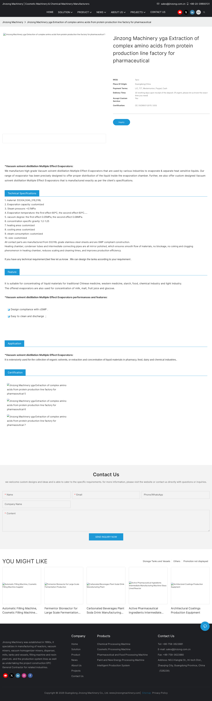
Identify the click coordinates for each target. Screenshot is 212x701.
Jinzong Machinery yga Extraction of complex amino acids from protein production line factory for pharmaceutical (89, 22)
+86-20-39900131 (200, 3)
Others (176, 561)
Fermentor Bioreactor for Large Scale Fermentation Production (61, 611)
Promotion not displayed (195, 561)
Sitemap (146, 692)
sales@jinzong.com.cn (173, 3)
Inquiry (121, 122)
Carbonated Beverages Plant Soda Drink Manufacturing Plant (105, 611)
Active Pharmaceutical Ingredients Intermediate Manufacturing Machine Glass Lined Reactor (145, 611)
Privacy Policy (160, 692)
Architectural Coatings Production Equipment (185, 610)
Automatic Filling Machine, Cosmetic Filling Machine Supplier (19, 611)
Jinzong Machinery (12, 22)
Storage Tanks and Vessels (156, 561)
